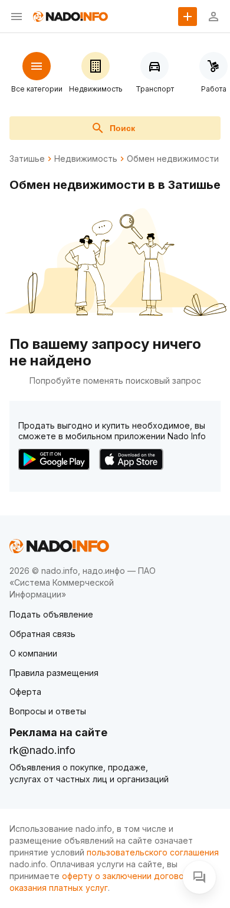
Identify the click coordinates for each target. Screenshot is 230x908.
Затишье (27, 159)
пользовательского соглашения (153, 852)
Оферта (25, 692)
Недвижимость (85, 159)
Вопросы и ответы (47, 711)
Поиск (122, 128)
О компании (33, 653)
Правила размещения (53, 673)
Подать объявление (51, 614)
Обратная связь (42, 634)
